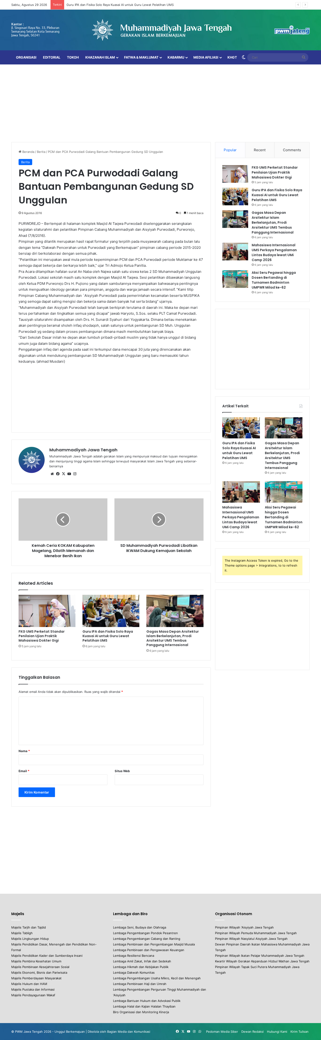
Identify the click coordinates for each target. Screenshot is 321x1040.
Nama (24, 751)
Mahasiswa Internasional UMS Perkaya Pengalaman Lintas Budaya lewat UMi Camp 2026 (274, 252)
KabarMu (176, 57)
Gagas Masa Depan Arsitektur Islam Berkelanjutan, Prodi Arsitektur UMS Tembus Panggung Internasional (172, 638)
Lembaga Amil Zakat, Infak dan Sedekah (142, 961)
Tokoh (73, 57)
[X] (63, 474)
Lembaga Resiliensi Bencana (133, 955)
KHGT (232, 57)
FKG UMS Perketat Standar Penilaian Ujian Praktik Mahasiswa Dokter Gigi (42, 636)
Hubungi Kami (277, 1031)
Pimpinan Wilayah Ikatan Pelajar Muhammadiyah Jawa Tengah (259, 955)
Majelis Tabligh (22, 933)
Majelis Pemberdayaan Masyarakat (36, 978)
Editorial (51, 57)
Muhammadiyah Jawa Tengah (83, 450)
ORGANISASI (26, 57)
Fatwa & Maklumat (141, 57)
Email (24, 771)
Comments (292, 150)
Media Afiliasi (205, 57)
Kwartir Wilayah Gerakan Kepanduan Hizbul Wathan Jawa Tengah (262, 961)
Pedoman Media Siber (222, 1031)
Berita (41, 152)
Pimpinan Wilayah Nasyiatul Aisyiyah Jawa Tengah (251, 939)
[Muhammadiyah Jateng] (160, 30)
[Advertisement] (160, 102)
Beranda (27, 152)
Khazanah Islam (100, 57)
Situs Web (122, 771)
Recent (260, 150)
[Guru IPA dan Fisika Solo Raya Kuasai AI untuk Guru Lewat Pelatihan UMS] (110, 611)
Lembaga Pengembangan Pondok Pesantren (145, 933)
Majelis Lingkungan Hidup (30, 939)
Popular (230, 150)
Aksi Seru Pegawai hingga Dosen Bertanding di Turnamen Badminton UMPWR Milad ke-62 (274, 280)
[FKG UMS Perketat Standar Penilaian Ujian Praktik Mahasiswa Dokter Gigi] (47, 611)
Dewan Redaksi (252, 1031)
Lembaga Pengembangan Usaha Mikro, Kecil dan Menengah (157, 978)
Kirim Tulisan (299, 1031)
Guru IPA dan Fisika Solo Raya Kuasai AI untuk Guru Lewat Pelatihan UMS (120, 5)
